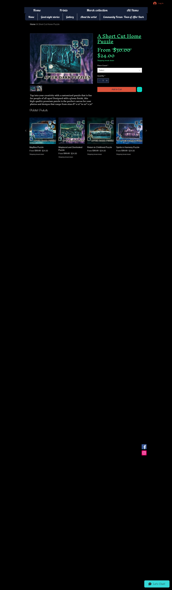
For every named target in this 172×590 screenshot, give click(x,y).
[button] (64, 10)
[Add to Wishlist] (139, 89)
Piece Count (102, 65)
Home (32, 24)
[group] (86, 140)
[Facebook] (144, 446)
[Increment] (107, 80)
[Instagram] (144, 452)
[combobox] (119, 70)
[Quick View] (42, 130)
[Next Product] (146, 130)
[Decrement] (99, 80)
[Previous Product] (25, 130)
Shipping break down (105, 60)
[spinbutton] (103, 80)
